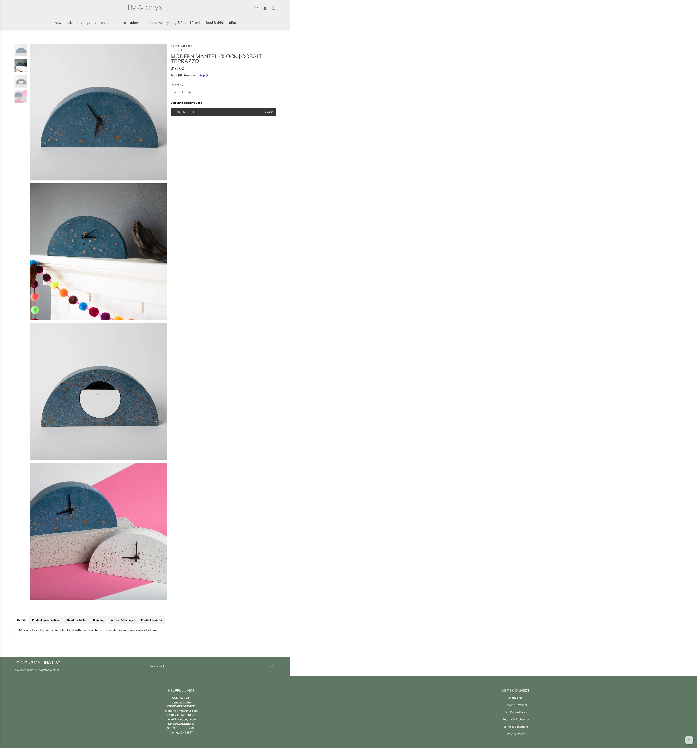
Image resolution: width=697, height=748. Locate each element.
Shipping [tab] (98, 620)
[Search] (256, 7)
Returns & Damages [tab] (123, 620)
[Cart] (273, 7)
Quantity (177, 85)
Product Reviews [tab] (151, 620)
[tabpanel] (145, 630)
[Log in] (265, 7)
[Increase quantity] (189, 92)
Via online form (181, 702)
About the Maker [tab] (76, 620)
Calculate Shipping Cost (186, 102)
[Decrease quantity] (175, 92)
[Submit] (271, 666)
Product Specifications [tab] (46, 620)
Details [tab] (21, 620)
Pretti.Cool (178, 50)
